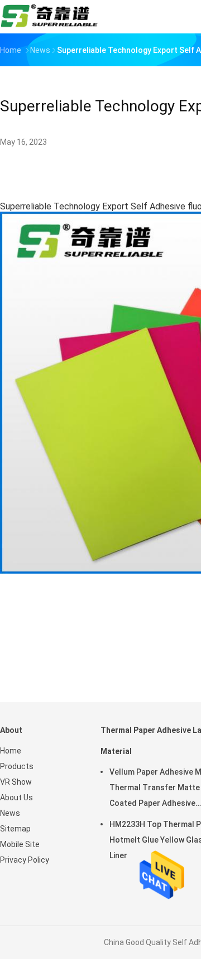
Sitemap (15, 828)
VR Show (16, 781)
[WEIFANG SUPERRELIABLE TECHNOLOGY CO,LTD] (49, 16)
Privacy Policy (24, 859)
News (10, 813)
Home (10, 750)
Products (17, 766)
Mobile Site (20, 844)
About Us (16, 797)
